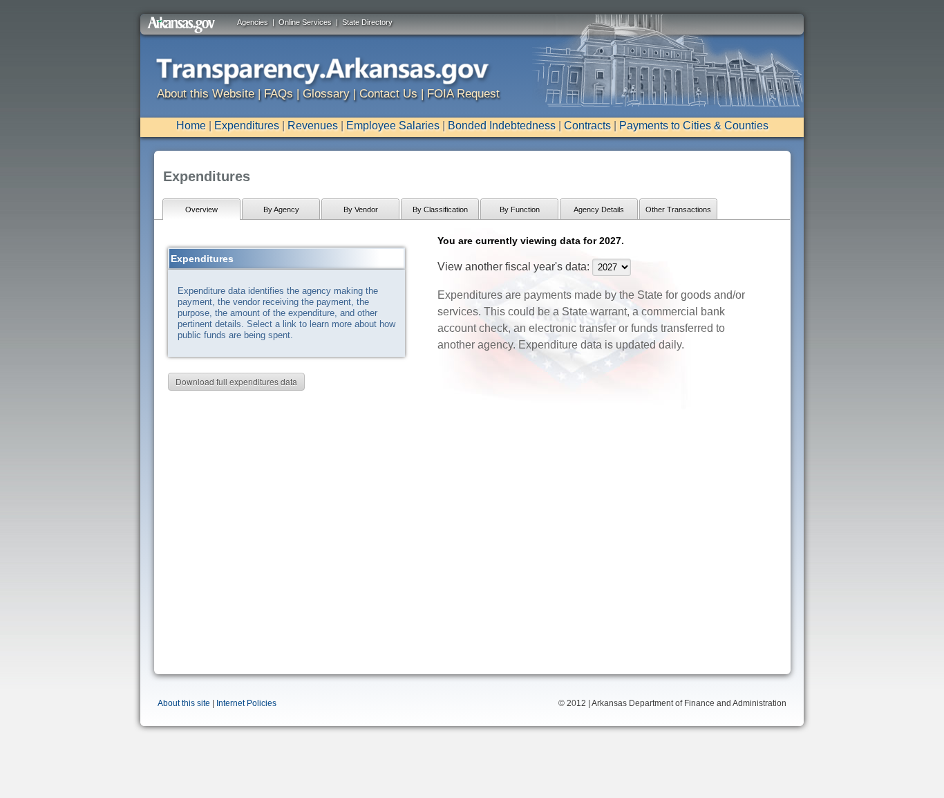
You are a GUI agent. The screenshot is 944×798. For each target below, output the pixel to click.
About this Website (205, 93)
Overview (201, 209)
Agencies (252, 22)
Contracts (587, 125)
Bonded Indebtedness (502, 125)
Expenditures (246, 125)
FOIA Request (463, 93)
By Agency (281, 209)
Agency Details (599, 209)
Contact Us (388, 93)
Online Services (305, 22)
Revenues (312, 125)
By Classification (440, 209)
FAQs (278, 93)
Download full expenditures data (236, 381)
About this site (184, 703)
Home (191, 125)
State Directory (367, 22)
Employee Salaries (393, 125)
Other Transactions (678, 209)
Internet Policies (246, 703)
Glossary (326, 93)
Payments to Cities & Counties (693, 125)
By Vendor (360, 209)
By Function (520, 209)
